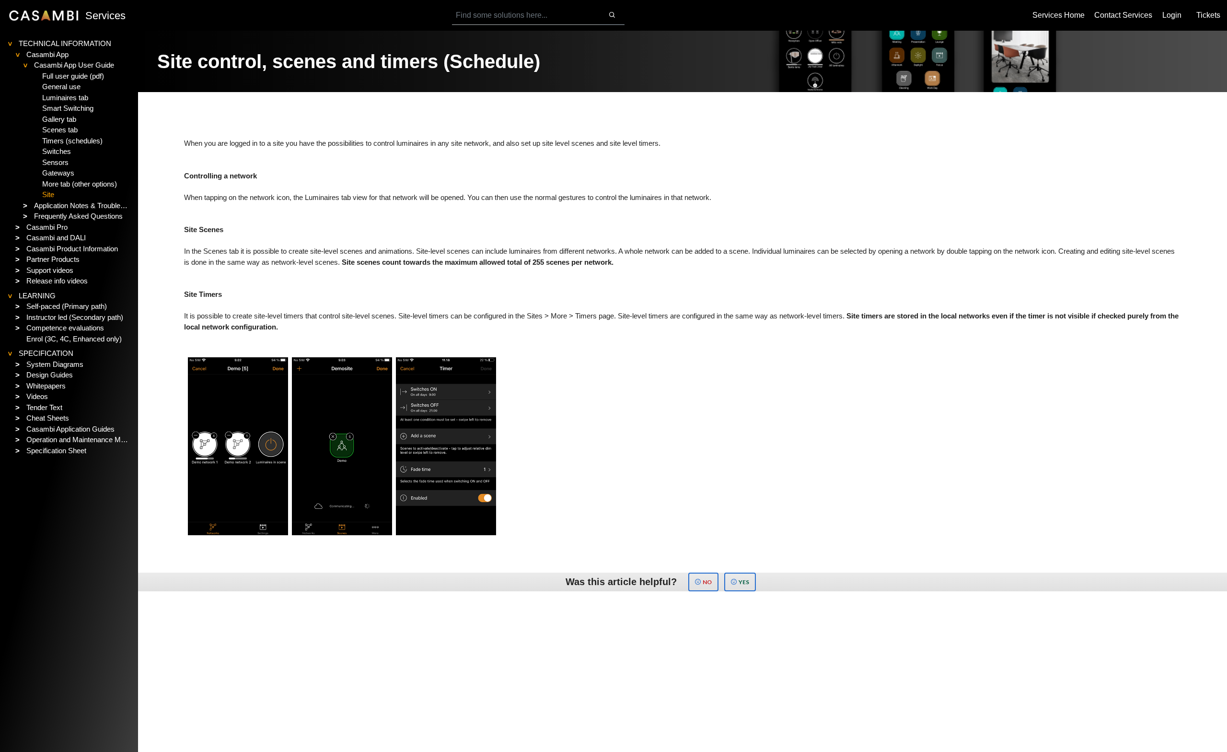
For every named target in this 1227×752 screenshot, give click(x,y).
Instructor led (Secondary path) (74, 317)
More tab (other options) (79, 184)
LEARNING (37, 296)
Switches (56, 151)
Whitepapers (46, 386)
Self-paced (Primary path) (66, 306)
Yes (744, 582)
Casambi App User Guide (74, 65)
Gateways (58, 173)
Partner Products (53, 259)
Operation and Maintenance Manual (78, 439)
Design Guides (49, 375)
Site (48, 194)
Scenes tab (60, 130)
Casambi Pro (47, 227)
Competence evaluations (65, 328)
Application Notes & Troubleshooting (82, 205)
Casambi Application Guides (70, 429)
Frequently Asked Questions (78, 216)
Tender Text (44, 407)
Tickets (1208, 15)
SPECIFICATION (46, 353)
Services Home (1058, 15)
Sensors (55, 162)
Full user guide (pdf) (73, 76)
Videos (37, 396)
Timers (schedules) (72, 141)
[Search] (612, 15)
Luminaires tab (65, 98)
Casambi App (47, 54)
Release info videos (57, 281)
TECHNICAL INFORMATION (65, 43)
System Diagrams (54, 364)
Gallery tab (59, 119)
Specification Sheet (56, 450)
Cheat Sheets (47, 418)
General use (61, 86)
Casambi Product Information (72, 249)
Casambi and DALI (56, 238)
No (707, 582)
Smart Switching (67, 108)
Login (1171, 15)
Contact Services (1123, 15)
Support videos (49, 270)
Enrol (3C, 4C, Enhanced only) (74, 339)
